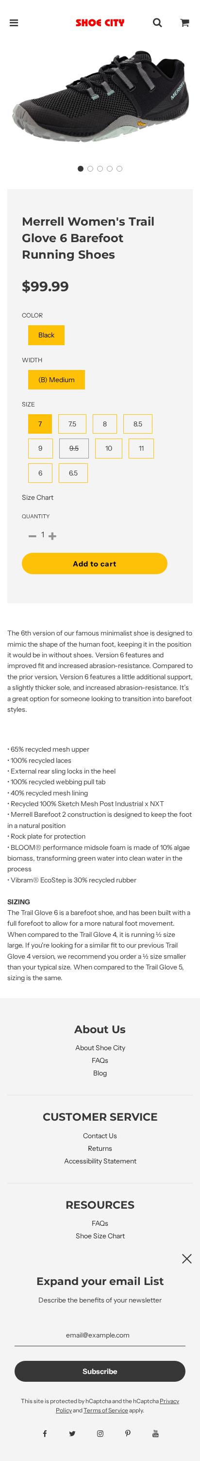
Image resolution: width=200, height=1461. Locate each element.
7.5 (72, 424)
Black (46, 335)
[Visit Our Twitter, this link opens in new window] (72, 1434)
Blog (100, 1073)
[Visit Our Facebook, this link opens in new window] (45, 1434)
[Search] (157, 23)
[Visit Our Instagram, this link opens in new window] (100, 1434)
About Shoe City (100, 1047)
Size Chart (37, 497)
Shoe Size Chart (100, 1236)
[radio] (46, 335)
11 (141, 448)
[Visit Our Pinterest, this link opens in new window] (128, 1434)
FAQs (100, 1060)
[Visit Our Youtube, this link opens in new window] (155, 1434)
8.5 (137, 424)
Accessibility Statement (100, 1161)
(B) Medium (56, 379)
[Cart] (185, 23)
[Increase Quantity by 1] (52, 536)
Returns (100, 1148)
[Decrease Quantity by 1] (32, 536)
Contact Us (100, 1135)
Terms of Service (105, 1410)
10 (108, 448)
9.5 (74, 448)
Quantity (36, 516)
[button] (80, 169)
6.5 (73, 473)
